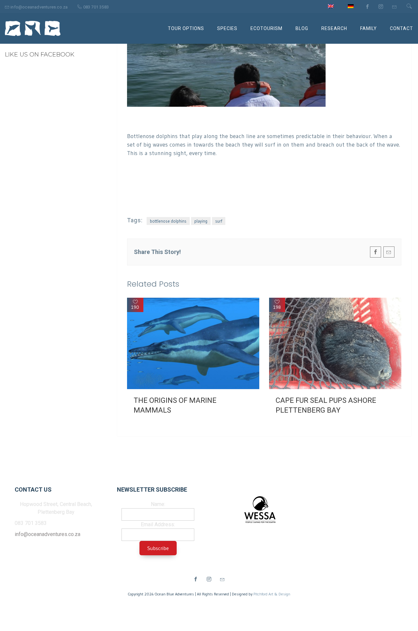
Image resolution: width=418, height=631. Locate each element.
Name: (158, 504)
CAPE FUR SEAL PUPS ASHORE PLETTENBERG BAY (326, 405)
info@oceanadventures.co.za (47, 534)
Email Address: (158, 524)
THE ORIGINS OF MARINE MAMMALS (175, 405)
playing (200, 221)
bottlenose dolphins (168, 221)
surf (218, 221)
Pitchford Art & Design (271, 594)
